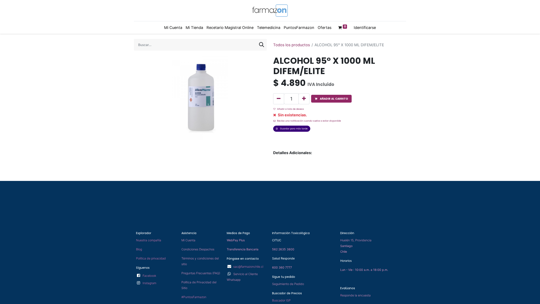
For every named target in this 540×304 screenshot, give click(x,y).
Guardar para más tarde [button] (293, 128)
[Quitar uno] (278, 98)
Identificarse (365, 27)
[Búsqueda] (261, 45)
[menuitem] (173, 27)
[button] (331, 99)
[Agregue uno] (303, 98)
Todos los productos (291, 45)
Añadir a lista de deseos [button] (290, 109)
